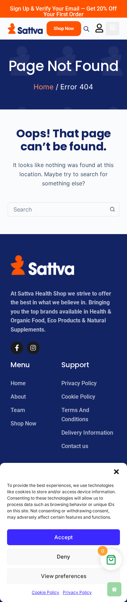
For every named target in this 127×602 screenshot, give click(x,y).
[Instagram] (33, 347)
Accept (63, 537)
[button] (116, 471)
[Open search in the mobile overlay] (87, 29)
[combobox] (57, 209)
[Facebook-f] (17, 347)
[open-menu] (112, 28)
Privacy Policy (77, 592)
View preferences (63, 576)
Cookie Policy (45, 592)
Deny (63, 556)
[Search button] (112, 209)
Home (44, 87)
